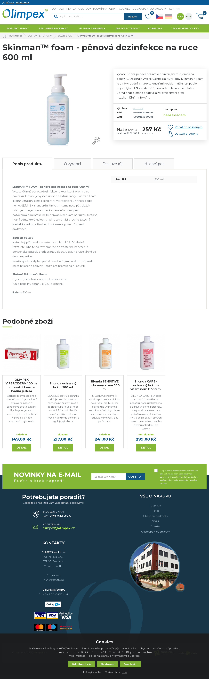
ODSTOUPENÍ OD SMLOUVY (150, 8)
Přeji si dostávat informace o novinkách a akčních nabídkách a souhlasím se (179, 470)
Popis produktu (27, 164)
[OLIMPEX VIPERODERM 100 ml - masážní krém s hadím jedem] (21, 353)
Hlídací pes (154, 164)
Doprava (155, 505)
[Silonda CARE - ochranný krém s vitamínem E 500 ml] (146, 353)
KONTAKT (174, 8)
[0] (148, 17)
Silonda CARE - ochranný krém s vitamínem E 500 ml (145, 385)
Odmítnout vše (81, 664)
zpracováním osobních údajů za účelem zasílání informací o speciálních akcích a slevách (179, 480)
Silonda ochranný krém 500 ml (63, 385)
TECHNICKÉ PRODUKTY (185, 28)
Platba (156, 510)
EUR (188, 16)
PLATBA (71, 8)
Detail (22, 447)
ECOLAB (138, 108)
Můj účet (10, 2)
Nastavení (107, 664)
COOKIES (124, 8)
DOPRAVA (58, 8)
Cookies (156, 526)
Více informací (77, 655)
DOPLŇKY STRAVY (18, 28)
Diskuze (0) (113, 164)
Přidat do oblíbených (188, 127)
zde (124, 672)
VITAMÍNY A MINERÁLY (92, 28)
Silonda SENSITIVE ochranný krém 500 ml (104, 385)
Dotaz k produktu (186, 133)
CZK (180, 16)
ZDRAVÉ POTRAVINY (127, 28)
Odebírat (135, 476)
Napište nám (58, 526)
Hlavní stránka (15, 35)
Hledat (132, 16)
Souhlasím (130, 664)
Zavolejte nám (56, 514)
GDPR (113, 8)
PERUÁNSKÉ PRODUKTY (53, 28)
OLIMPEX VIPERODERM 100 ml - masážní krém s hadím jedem (22, 385)
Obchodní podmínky (155, 516)
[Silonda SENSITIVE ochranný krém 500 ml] (104, 353)
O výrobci (72, 164)
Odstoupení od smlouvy (155, 531)
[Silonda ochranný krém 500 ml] (63, 353)
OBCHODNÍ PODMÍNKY (92, 8)
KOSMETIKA (155, 28)
